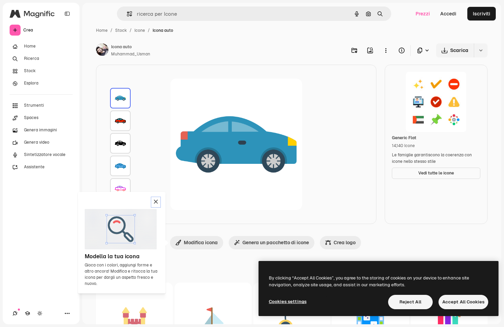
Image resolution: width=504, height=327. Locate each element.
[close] (156, 202)
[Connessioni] (15, 313)
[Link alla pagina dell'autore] (102, 50)
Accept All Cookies (463, 302)
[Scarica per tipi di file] (423, 50)
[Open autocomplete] (126, 13)
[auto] (120, 98)
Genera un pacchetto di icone (275, 242)
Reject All (410, 302)
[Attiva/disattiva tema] (39, 313)
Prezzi (423, 14)
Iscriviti (481, 14)
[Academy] (27, 313)
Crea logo (345, 242)
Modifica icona (201, 242)
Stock (121, 30)
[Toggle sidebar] (67, 13)
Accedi (448, 14)
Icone (139, 30)
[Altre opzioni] (386, 50)
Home (102, 30)
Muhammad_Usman (130, 54)
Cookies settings (288, 301)
